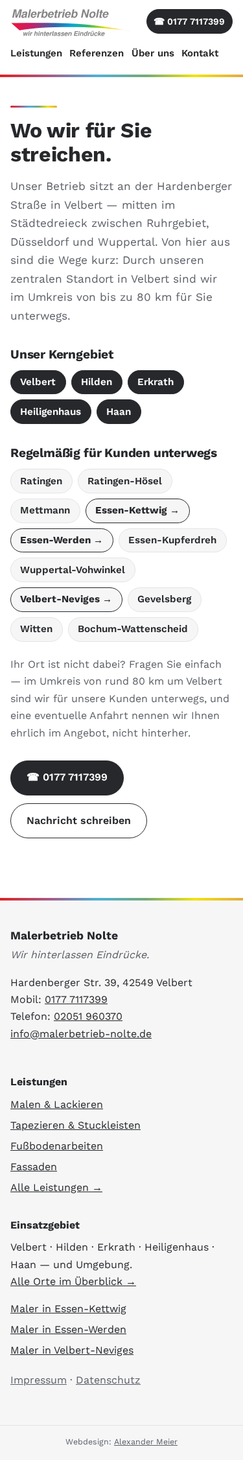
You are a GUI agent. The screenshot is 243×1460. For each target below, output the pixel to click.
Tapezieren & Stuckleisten (75, 1125)
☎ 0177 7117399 (67, 777)
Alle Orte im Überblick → (73, 1281)
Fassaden (33, 1166)
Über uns (153, 53)
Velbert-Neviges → (66, 599)
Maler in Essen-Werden (68, 1329)
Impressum (38, 1380)
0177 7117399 (189, 21)
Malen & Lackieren (56, 1104)
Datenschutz (108, 1380)
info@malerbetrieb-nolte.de (81, 1034)
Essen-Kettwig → (137, 510)
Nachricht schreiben (79, 820)
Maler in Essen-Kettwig (68, 1308)
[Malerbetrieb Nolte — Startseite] (71, 22)
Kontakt (199, 53)
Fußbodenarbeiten (56, 1146)
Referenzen (96, 53)
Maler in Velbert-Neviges (71, 1350)
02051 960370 (88, 1016)
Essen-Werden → (61, 540)
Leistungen (36, 53)
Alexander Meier (146, 1441)
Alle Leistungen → (56, 1187)
